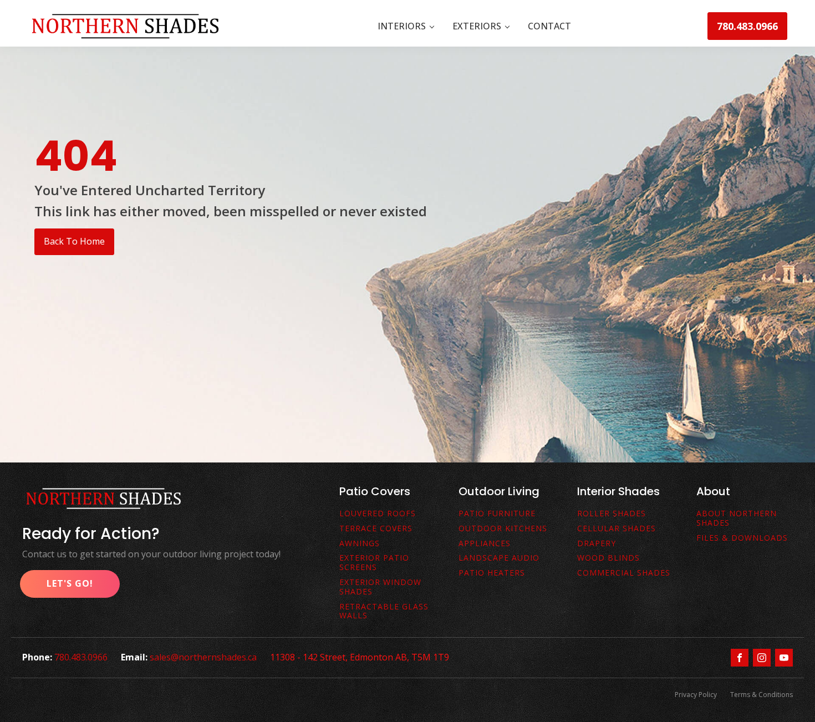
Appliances (485, 543)
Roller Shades (611, 513)
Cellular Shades (616, 528)
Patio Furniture (497, 513)
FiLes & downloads (742, 538)
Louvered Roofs (377, 513)
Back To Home (74, 241)
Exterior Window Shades (380, 587)
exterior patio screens (374, 562)
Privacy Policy (696, 694)
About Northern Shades (736, 518)
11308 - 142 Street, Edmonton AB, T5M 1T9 (359, 657)
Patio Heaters (492, 573)
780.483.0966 (747, 26)
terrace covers (375, 528)
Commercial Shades (623, 573)
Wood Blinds (608, 558)
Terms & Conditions (761, 694)
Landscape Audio (499, 558)
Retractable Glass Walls (384, 611)
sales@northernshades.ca (203, 657)
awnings (359, 543)
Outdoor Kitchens (503, 528)
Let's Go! (70, 583)
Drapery (596, 543)
